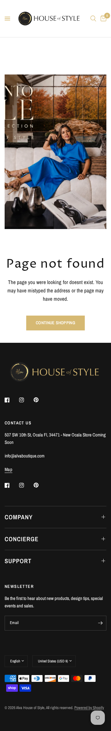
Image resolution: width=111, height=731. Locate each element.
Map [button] (8, 469)
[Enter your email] (100, 623)
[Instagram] (26, 400)
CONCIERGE (22, 539)
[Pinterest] (40, 400)
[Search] (93, 18)
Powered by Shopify (89, 707)
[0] (102, 18)
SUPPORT (18, 561)
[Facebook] (11, 400)
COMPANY (19, 517)
